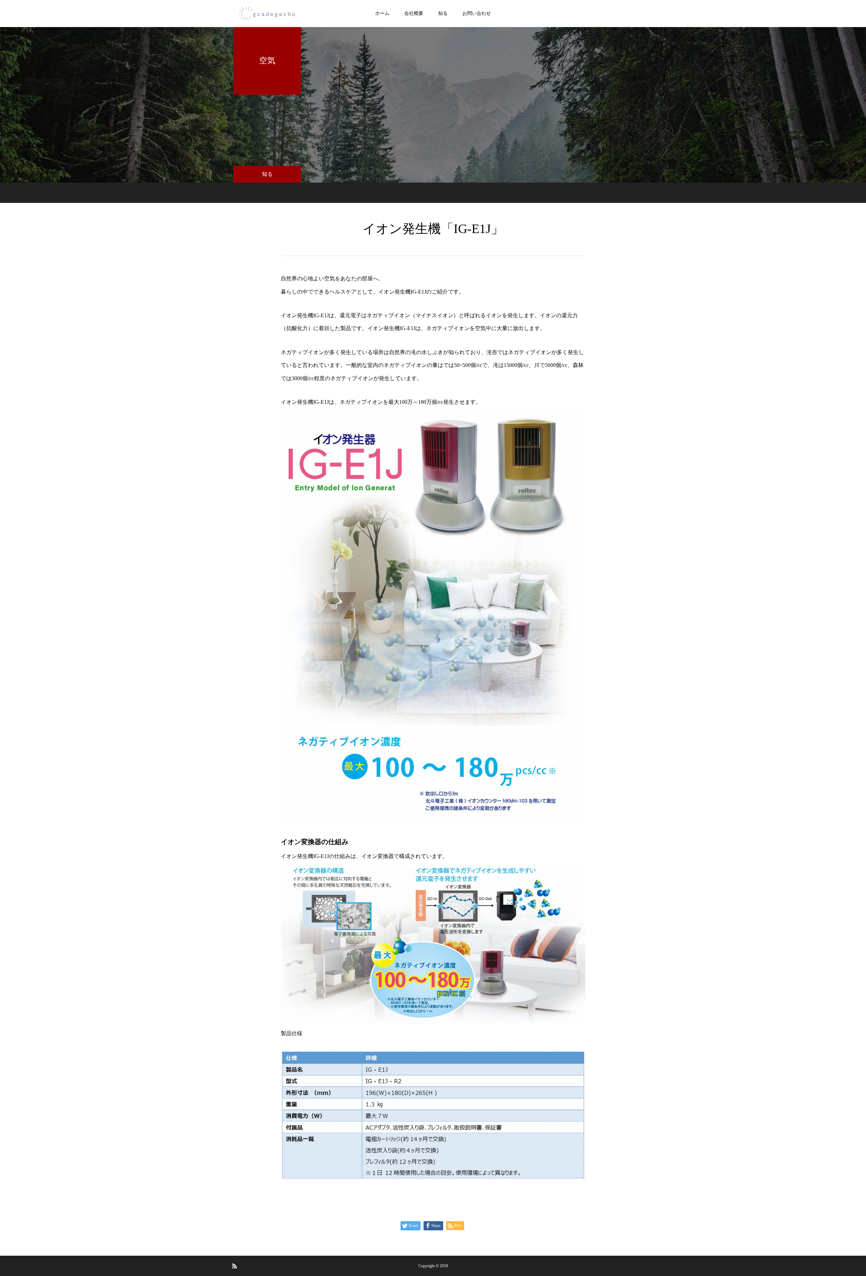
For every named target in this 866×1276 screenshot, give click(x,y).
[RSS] (234, 1265)
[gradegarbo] (267, 13)
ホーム (382, 13)
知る (443, 13)
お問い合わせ (476, 13)
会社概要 (413, 13)
